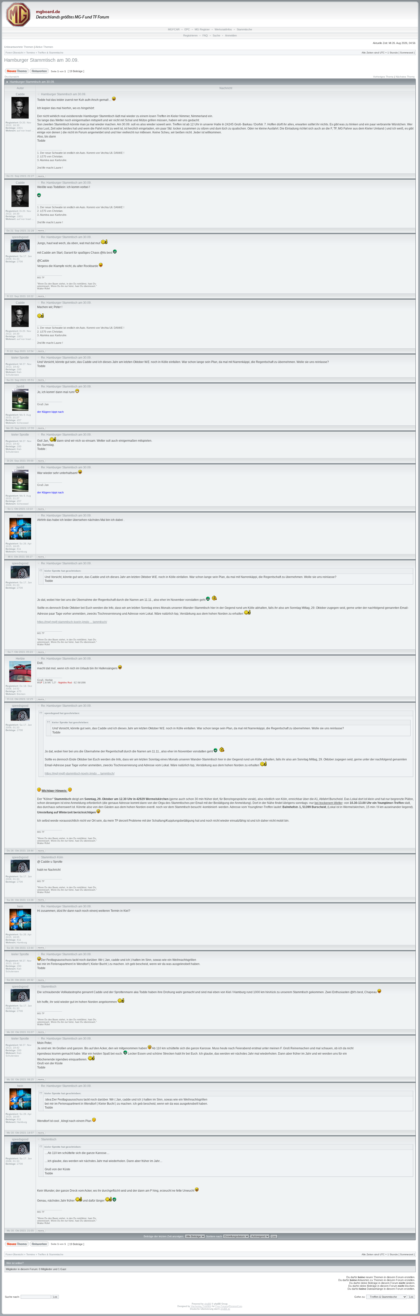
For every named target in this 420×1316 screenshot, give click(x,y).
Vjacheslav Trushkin (201, 1306)
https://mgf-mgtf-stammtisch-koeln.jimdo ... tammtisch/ (72, 622)
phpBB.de (225, 1309)
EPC (187, 29)
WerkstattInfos (223, 29)
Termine (30, 52)
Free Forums (221, 1306)
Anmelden (231, 35)
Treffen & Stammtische (50, 52)
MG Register (202, 29)
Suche (216, 35)
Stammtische (244, 29)
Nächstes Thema (405, 76)
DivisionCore (235, 1306)
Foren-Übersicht (14, 52)
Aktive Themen (44, 46)
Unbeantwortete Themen (18, 46)
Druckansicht (12, 76)
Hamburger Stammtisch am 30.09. (41, 60)
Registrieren (190, 35)
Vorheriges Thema (383, 76)
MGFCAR (174, 29)
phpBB (207, 1304)
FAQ (205, 35)
